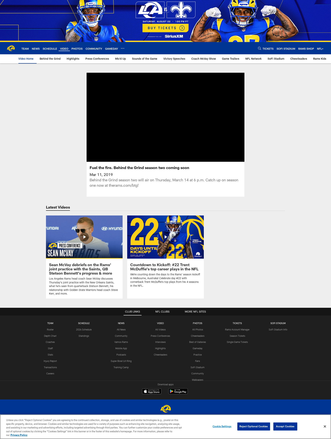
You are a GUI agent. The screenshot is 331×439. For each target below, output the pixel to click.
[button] (165, 117)
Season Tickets (237, 335)
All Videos (160, 329)
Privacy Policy (19, 435)
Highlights (160, 348)
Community (121, 335)
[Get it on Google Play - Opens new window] (178, 393)
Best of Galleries (197, 342)
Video (160, 323)
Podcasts (121, 354)
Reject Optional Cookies (253, 426)
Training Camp (121, 367)
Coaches (50, 342)
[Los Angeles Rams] (165, 409)
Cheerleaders (160, 354)
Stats (50, 354)
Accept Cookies (285, 426)
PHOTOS (197, 323)
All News (121, 329)
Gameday (197, 348)
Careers (50, 373)
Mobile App (121, 348)
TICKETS (237, 323)
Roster (50, 329)
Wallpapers (197, 379)
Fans (197, 361)
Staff (50, 348)
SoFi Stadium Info (278, 329)
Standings (84, 335)
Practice (197, 354)
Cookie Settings (222, 426)
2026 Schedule (84, 329)
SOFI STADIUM (278, 323)
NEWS (121, 323)
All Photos (197, 329)
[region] (165, 426)
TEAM (50, 323)
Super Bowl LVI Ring (121, 361)
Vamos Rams (121, 342)
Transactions (50, 367)
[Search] (259, 48)
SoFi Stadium (198, 367)
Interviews (160, 342)
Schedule (84, 323)
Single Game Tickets (237, 342)
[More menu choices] (122, 48)
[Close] (325, 426)
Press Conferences (160, 335)
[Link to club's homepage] (10, 48)
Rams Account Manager (237, 329)
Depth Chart (50, 335)
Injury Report (50, 361)
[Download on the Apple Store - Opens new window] (151, 392)
